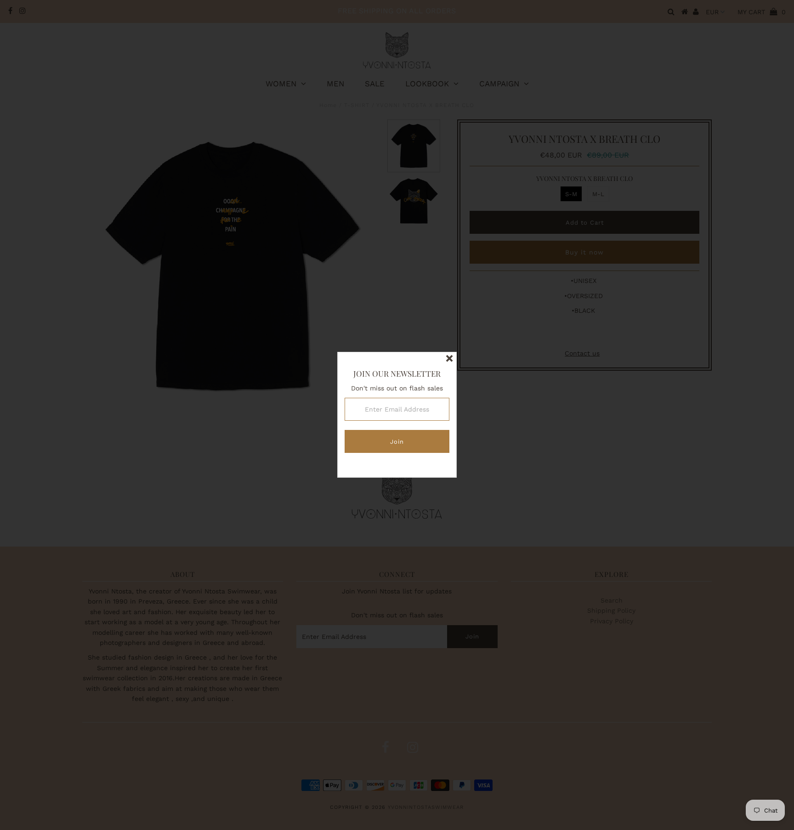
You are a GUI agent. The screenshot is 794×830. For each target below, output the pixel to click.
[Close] (449, 359)
